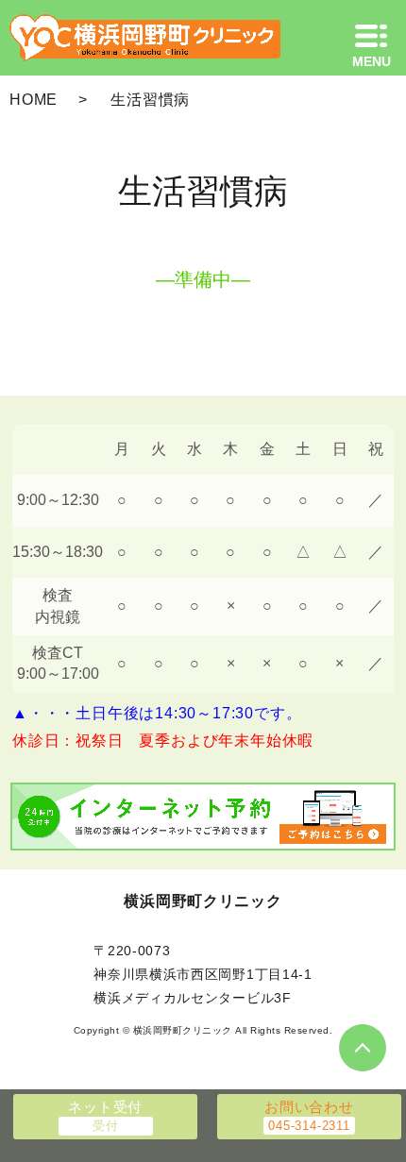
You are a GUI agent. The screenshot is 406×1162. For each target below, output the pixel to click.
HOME (33, 100)
